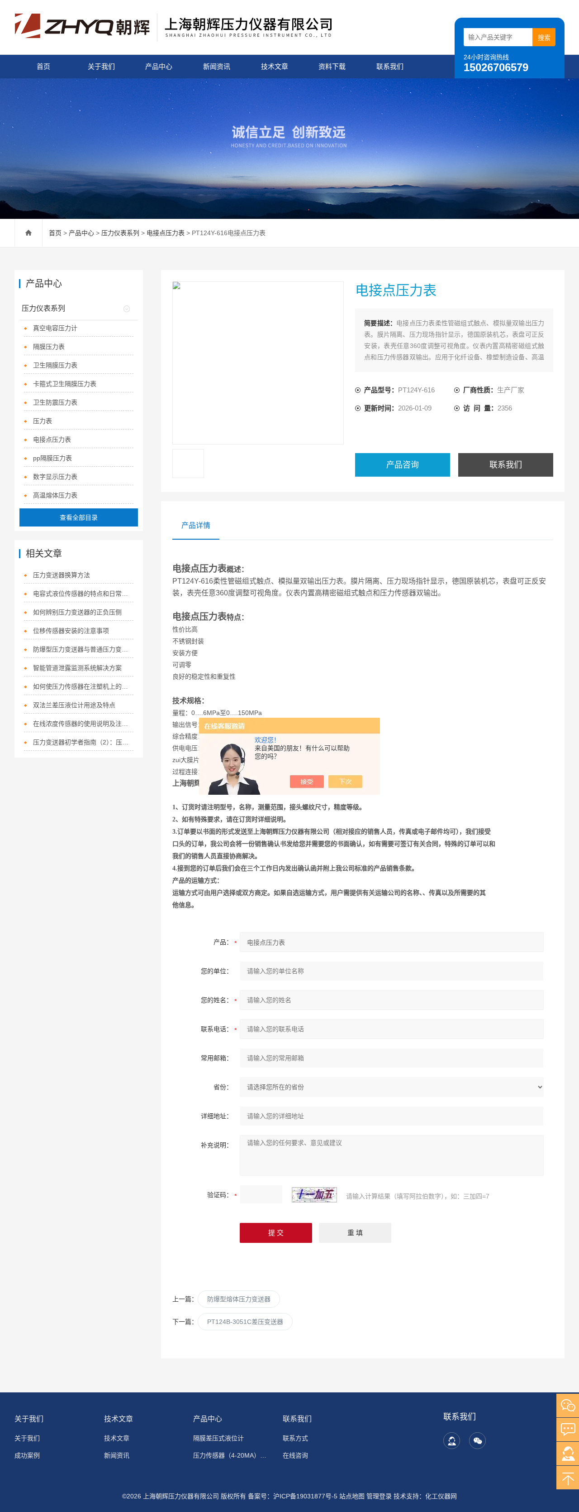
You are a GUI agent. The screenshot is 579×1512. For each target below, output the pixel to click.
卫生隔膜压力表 (55, 365)
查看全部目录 (79, 517)
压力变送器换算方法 (61, 575)
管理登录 (379, 1496)
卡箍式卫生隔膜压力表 (64, 383)
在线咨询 (295, 1455)
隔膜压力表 (49, 346)
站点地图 (352, 1496)
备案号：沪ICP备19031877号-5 (292, 1496)
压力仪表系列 (120, 233)
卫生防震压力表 (55, 402)
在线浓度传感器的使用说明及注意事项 (83, 723)
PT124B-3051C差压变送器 (245, 1321)
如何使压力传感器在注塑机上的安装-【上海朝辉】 (83, 686)
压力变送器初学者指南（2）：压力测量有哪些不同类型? (83, 742)
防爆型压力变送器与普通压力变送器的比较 (83, 649)
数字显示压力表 (55, 476)
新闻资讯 (216, 66)
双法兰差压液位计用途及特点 (74, 705)
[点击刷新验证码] (314, 1195)
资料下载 (332, 66)
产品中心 (158, 66)
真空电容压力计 (55, 328)
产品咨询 (402, 464)
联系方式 (295, 1438)
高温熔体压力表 (55, 495)
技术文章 (274, 66)
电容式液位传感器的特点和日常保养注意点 (83, 593)
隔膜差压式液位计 (218, 1438)
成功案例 (27, 1455)
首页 (43, 66)
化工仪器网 (441, 1496)
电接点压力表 (166, 233)
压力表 (42, 421)
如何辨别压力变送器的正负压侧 (77, 612)
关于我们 (101, 66)
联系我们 (389, 66)
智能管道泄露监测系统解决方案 (77, 667)
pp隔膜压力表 (52, 458)
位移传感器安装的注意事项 (71, 630)
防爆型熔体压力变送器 (239, 1299)
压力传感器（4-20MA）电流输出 (232, 1455)
